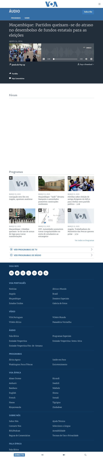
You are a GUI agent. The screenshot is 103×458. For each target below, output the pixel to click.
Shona (55, 393)
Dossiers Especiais (61, 298)
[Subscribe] (40, 273)
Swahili (56, 383)
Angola (12, 294)
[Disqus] (51, 129)
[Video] (64, 455)
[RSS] (45, 273)
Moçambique (15, 298)
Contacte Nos (15, 426)
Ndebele (56, 388)
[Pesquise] (85, 455)
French (12, 398)
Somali (56, 398)
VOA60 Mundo (59, 317)
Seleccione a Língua (61, 426)
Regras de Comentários (19, 435)
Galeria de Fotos (60, 303)
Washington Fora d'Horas (21, 364)
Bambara (13, 388)
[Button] (13, 74)
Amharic (13, 383)
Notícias (12, 289)
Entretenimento (60, 364)
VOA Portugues (16, 317)
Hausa (12, 402)
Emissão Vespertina (18, 341)
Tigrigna (56, 402)
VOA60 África (15, 322)
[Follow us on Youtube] (17, 273)
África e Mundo (59, 289)
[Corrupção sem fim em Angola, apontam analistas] (22, 183)
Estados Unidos (16, 303)
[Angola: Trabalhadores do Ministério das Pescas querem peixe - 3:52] (81, 216)
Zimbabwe (57, 407)
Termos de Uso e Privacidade (65, 435)
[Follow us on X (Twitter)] (28, 273)
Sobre (27, 18)
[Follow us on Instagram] (22, 273)
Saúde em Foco (59, 360)
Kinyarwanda (15, 407)
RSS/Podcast (14, 431)
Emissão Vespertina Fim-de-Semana (25, 346)
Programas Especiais (62, 336)
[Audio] (42, 455)
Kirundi (56, 378)
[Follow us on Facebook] (11, 273)
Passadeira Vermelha (62, 322)
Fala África (14, 336)
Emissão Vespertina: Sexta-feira (67, 341)
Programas (16, 18)
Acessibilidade (59, 431)
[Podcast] (34, 273)
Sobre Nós (13, 421)
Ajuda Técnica (59, 421)
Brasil (55, 294)
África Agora (14, 360)
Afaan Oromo (15, 378)
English (12, 393)
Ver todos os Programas (84, 240)
